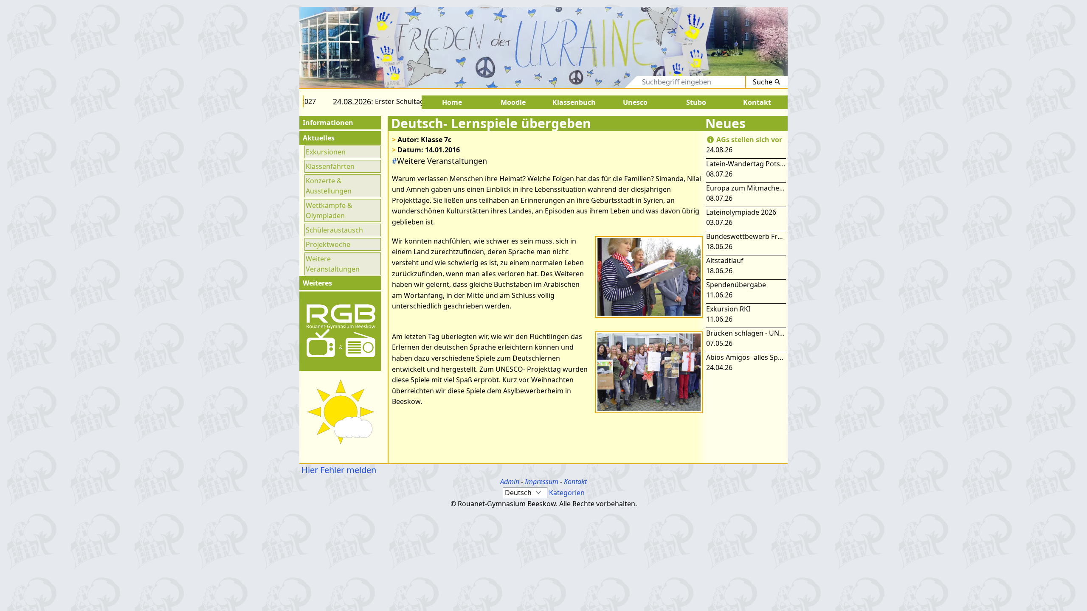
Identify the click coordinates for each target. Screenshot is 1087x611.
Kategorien (567, 492)
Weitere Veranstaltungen (333, 264)
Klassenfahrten (330, 166)
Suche (762, 82)
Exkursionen (326, 152)
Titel (596, 82)
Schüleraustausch (334, 230)
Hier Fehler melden (337, 470)
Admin (509, 481)
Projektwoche (328, 244)
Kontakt (575, 481)
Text (622, 82)
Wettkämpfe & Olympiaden (329, 210)
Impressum (541, 481)
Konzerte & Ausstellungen (329, 186)
